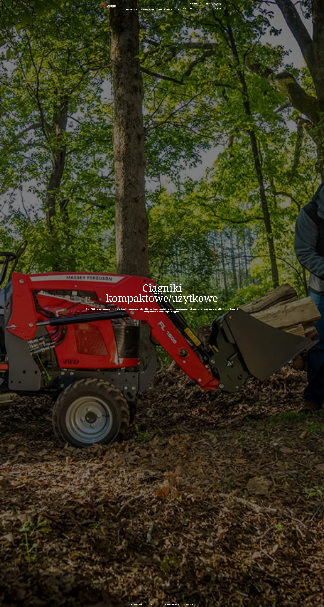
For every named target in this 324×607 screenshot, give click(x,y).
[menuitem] (132, 9)
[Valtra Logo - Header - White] (217, 4)
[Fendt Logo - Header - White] (193, 4)
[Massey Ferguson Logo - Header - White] (201, 4)
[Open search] (215, 9)
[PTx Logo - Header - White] (209, 4)
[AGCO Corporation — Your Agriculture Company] (109, 6)
